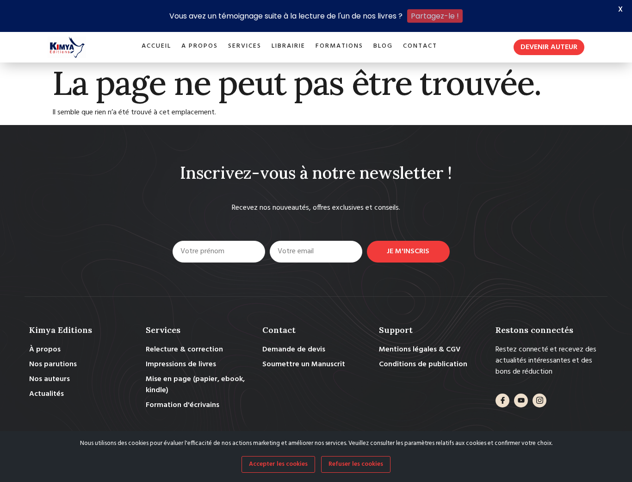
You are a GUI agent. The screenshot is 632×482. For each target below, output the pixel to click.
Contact (420, 46)
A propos (199, 46)
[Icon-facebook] (502, 400)
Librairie (288, 46)
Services (244, 46)
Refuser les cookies (355, 464)
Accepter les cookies (278, 464)
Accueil (156, 46)
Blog (383, 46)
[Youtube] (521, 400)
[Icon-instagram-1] (539, 400)
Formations (339, 46)
